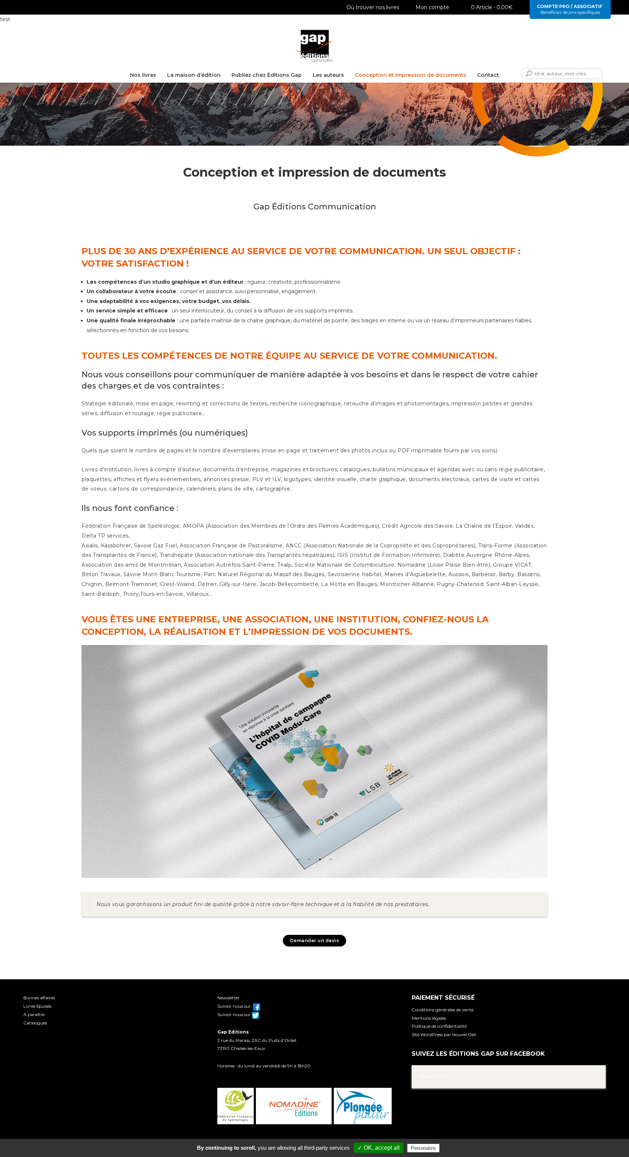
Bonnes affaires (39, 997)
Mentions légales (429, 1018)
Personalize (423, 1148)
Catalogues (35, 1023)
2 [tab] (309, 859)
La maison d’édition (194, 75)
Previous (76, 763)
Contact (488, 75)
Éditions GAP (433, 1076)
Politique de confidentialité (439, 1026)
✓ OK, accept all (378, 1148)
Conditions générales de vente (443, 1009)
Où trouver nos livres (373, 7)
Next (553, 763)
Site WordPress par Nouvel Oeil (444, 1034)
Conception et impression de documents (410, 75)
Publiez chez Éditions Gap (267, 75)
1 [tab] (298, 859)
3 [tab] (320, 859)
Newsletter (228, 997)
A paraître (33, 1014)
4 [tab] (331, 859)
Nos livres (143, 75)
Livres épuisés (37, 1006)
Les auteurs (328, 75)
